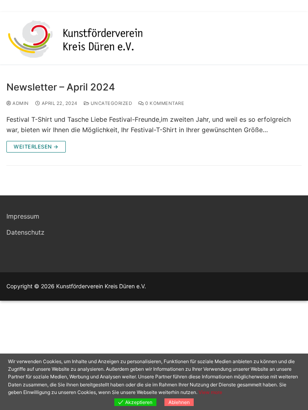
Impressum (22, 216)
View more (210, 392)
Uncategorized (110, 103)
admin (20, 103)
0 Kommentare (164, 103)
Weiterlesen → (36, 146)
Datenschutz (25, 232)
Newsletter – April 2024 (60, 87)
